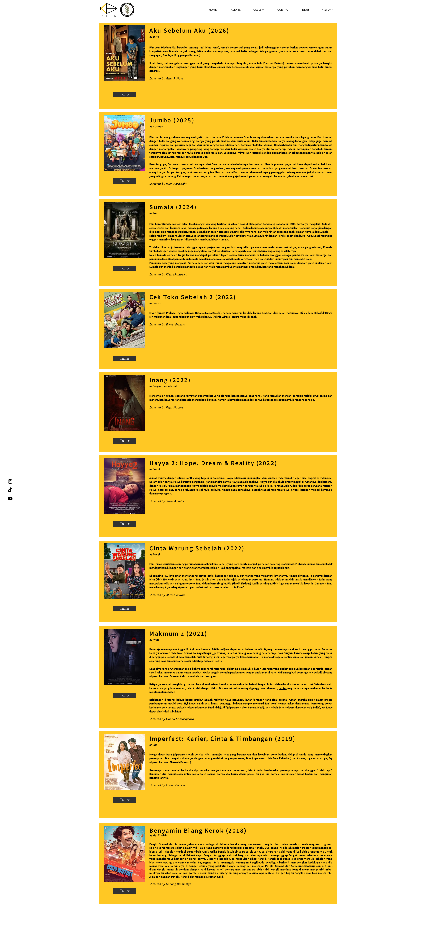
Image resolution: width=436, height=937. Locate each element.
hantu (282, 688)
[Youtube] (10, 498)
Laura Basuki (213, 313)
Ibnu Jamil (219, 564)
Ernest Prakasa (167, 313)
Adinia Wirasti (222, 316)
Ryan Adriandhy (176, 183)
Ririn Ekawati (165, 579)
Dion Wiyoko (194, 316)
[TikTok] (10, 490)
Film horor (155, 224)
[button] (235, 9)
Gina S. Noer (174, 78)
